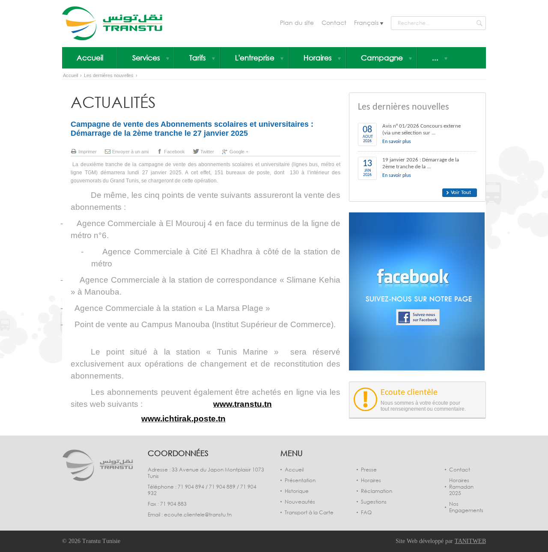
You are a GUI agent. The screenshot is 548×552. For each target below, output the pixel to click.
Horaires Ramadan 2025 (461, 486)
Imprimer (87, 151)
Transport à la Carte (309, 512)
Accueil (90, 57)
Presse (369, 469)
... (435, 57)
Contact (334, 22)
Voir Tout (461, 192)
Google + (238, 151)
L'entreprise (254, 57)
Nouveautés (300, 501)
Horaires (318, 57)
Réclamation (376, 491)
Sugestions (374, 501)
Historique (297, 491)
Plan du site (297, 22)
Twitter (207, 151)
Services (146, 57)
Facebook (174, 151)
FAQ (366, 512)
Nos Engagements (466, 507)
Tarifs (197, 57)
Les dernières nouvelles (109, 75)
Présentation (300, 480)
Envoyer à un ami (130, 151)
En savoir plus (396, 141)
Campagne (382, 57)
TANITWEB (470, 541)
